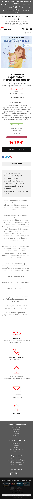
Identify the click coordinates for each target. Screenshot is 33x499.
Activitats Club (16, 427)
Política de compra (16, 459)
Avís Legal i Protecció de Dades (16, 461)
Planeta (16, 91)
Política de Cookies (16, 465)
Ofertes (16, 433)
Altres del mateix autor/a (16, 102)
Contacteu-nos (16, 443)
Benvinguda (16, 435)
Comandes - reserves (16, 449)
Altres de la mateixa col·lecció (16, 97)
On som (16, 447)
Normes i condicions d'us (16, 463)
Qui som (16, 445)
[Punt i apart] (6, 29)
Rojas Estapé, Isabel (16, 89)
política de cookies (7, 486)
